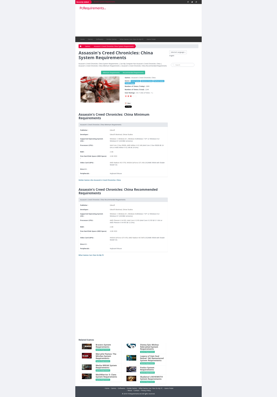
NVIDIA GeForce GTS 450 (136, 163)
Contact (136, 390)
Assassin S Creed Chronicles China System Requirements (114, 46)
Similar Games (111, 39)
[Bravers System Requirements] (87, 346)
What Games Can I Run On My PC (131, 39)
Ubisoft (112, 130)
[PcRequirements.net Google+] (196, 2)
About (130, 390)
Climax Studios (128, 134)
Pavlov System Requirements (147, 368)
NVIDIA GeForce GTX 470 (119, 238)
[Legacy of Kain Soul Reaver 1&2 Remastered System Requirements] (131, 358)
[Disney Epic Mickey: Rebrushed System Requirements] (131, 346)
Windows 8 (132, 139)
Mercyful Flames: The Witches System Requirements (106, 356)
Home (82, 39)
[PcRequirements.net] (92, 8)
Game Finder (151, 39)
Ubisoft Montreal (116, 134)
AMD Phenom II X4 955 (118, 220)
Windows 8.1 (122, 139)
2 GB (111, 152)
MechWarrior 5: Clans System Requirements (106, 375)
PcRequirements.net (135, 394)
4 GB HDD (113, 156)
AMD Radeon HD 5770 (118, 163)
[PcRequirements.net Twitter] (192, 2)
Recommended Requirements (133, 72)
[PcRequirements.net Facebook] (188, 2)
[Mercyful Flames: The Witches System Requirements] (87, 356)
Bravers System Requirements (104, 2)
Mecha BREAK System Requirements (106, 366)
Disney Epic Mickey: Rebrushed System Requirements (149, 346)
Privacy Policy (146, 390)
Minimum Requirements (111, 72)
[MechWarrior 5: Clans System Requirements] (87, 376)
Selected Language (177, 52)
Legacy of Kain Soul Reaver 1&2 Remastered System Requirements (152, 358)
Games (90, 39)
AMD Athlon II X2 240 (134, 145)
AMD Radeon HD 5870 (137, 238)
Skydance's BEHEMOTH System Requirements (151, 377)
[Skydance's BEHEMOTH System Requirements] (131, 378)
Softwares (99, 39)
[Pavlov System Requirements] (131, 369)
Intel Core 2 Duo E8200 (118, 145)
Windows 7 (114, 139)
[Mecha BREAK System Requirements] (87, 367)
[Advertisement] (154, 20)
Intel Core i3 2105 (133, 220)
